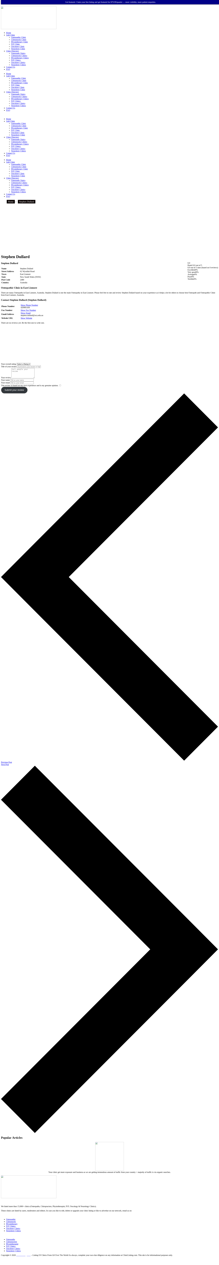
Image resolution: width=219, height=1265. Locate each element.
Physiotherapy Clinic (19, 42)
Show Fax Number (28, 310)
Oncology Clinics (18, 62)
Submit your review (14, 390)
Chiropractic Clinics (19, 56)
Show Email (26, 313)
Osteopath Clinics (18, 53)
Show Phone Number (29, 305)
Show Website (26, 318)
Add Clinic (10, 35)
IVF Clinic (15, 44)
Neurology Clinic (18, 49)
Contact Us (10, 67)
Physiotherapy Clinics (20, 58)
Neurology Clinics (18, 65)
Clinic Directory (12, 51)
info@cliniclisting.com (126, 1200)
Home (8, 33)
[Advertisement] (109, 234)
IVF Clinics (16, 60)
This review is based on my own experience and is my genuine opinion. (29, 385)
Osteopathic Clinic (18, 37)
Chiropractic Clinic (18, 40)
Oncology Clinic (17, 46)
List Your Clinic (8, 1215)
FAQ (8, 69)
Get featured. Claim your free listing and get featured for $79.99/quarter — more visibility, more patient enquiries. (110, 2)
